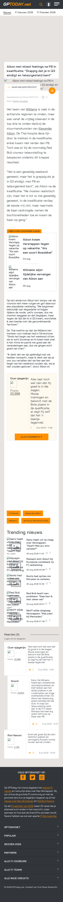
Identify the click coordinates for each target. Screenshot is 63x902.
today (17, 4)
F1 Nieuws (13, 513)
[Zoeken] (41, 4)
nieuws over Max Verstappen (19, 801)
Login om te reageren (15, 638)
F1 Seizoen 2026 (24, 12)
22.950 (20, 692)
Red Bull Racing (45, 801)
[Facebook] (23, 777)
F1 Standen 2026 (46, 12)
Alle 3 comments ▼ (31, 437)
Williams (31, 109)
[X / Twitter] (32, 777)
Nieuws (7, 12)
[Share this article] (52, 90)
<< (22, 87)
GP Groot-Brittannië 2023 (36, 520)
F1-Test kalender (48, 816)
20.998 (15, 393)
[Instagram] (42, 777)
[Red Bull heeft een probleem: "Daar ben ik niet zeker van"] (15, 600)
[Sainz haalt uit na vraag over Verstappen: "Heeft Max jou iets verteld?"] (15, 547)
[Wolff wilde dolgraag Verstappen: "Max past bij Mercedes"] (15, 615)
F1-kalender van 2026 (22, 806)
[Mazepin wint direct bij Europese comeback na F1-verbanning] (15, 564)
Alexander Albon (33, 513)
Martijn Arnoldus (20, 101)
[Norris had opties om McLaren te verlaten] (15, 580)
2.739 (16, 747)
